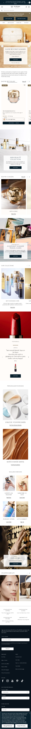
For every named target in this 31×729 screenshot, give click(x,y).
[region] (15, 720)
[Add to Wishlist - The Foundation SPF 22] (24, 85)
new (4, 22)
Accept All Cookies (21, 725)
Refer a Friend (4, 660)
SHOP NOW (15, 59)
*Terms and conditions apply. (15, 62)
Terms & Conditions (13, 722)
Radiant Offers (4, 666)
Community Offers (5, 663)
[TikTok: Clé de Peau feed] (22, 681)
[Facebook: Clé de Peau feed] (2, 681)
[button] (3, 2)
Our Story (3, 656)
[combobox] (16, 10)
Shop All (24, 81)
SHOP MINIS (15, 167)
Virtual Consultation (5, 672)
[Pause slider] (29, 2)
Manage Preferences (8, 725)
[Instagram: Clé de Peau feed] (7, 681)
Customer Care (19, 656)
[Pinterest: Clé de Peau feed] (17, 681)
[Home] (15, 7)
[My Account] (26, 7)
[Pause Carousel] (29, 66)
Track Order (18, 666)
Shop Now (13, 213)
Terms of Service (4, 644)
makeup (26, 22)
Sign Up (7, 648)
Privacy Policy (23, 643)
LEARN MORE (15, 563)
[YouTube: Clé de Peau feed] (12, 681)
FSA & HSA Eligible (5, 669)
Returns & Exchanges (20, 669)
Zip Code (3, 706)
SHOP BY (4, 81)
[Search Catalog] (2, 10)
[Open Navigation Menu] (2, 6)
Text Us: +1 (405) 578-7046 (21, 663)
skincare (19, 22)
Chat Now (18, 660)
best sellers (11, 22)
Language (3, 695)
